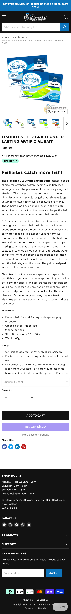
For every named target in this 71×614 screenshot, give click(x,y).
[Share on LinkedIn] (17, 446)
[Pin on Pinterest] (23, 446)
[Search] (64, 27)
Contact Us (42, 599)
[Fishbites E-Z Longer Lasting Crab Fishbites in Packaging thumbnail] (7, 123)
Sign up (53, 572)
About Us (28, 599)
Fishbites (18, 37)
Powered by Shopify (35, 608)
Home (5, 37)
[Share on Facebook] (4, 446)
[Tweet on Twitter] (10, 446)
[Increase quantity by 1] (32, 397)
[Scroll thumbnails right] (66, 123)
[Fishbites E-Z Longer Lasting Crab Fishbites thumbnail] (19, 123)
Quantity (7, 390)
